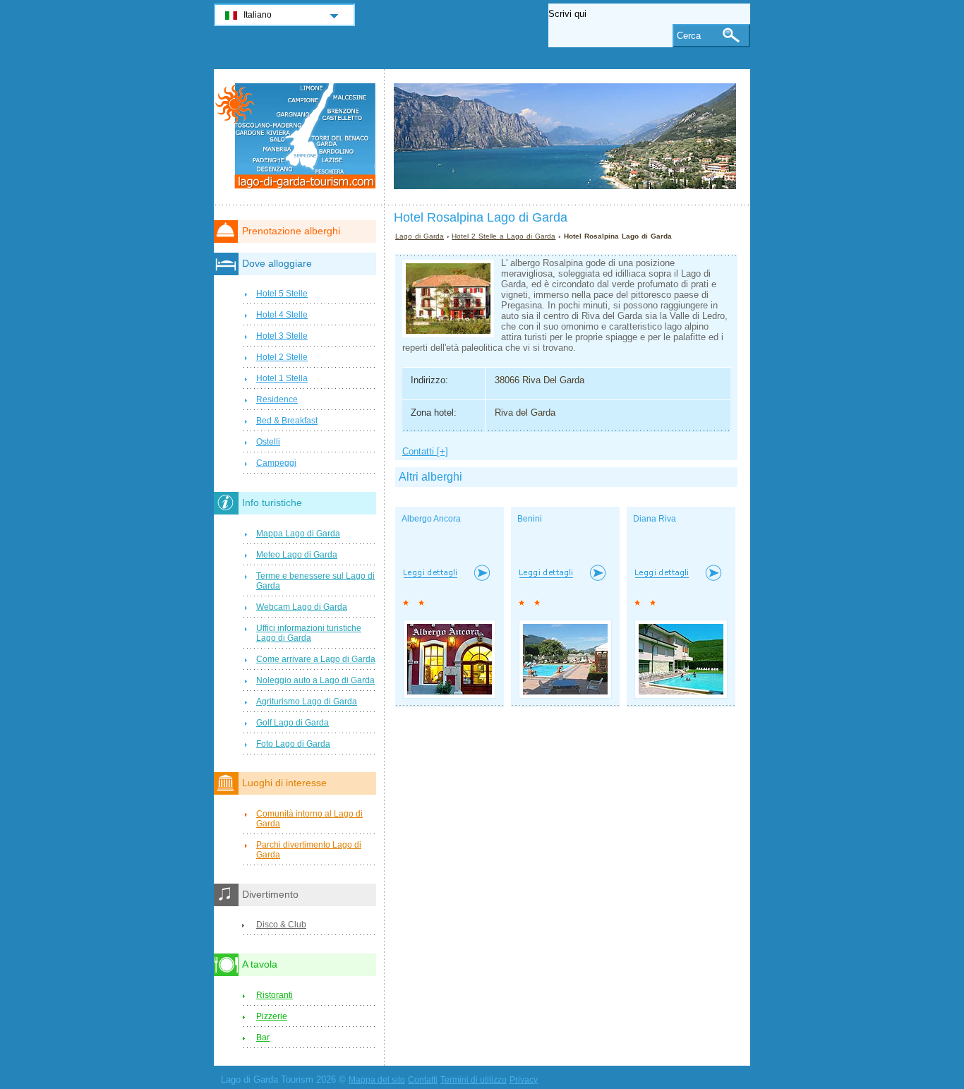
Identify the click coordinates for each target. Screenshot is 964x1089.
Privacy (524, 1080)
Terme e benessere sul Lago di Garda (315, 581)
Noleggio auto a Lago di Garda (315, 680)
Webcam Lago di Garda (301, 607)
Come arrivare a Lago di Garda (315, 659)
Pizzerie (271, 1016)
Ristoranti (274, 995)
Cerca (689, 35)
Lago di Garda (419, 236)
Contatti (423, 1080)
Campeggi (276, 463)
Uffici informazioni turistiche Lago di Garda (308, 633)
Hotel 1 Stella (282, 378)
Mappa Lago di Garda (298, 534)
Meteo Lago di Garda (296, 555)
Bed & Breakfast (287, 421)
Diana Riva (654, 519)
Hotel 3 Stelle (282, 336)
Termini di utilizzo (473, 1080)
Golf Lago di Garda (292, 723)
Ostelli (268, 442)
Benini (529, 519)
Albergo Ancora (431, 519)
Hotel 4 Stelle (282, 315)
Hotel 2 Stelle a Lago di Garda (503, 236)
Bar (263, 1037)
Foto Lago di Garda (293, 744)
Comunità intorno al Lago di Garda (309, 819)
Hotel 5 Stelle (282, 294)
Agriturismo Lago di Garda (306, 701)
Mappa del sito (377, 1080)
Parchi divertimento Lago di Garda (308, 850)
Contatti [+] (425, 451)
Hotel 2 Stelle (282, 357)
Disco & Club (281, 924)
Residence (277, 399)
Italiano (257, 15)
